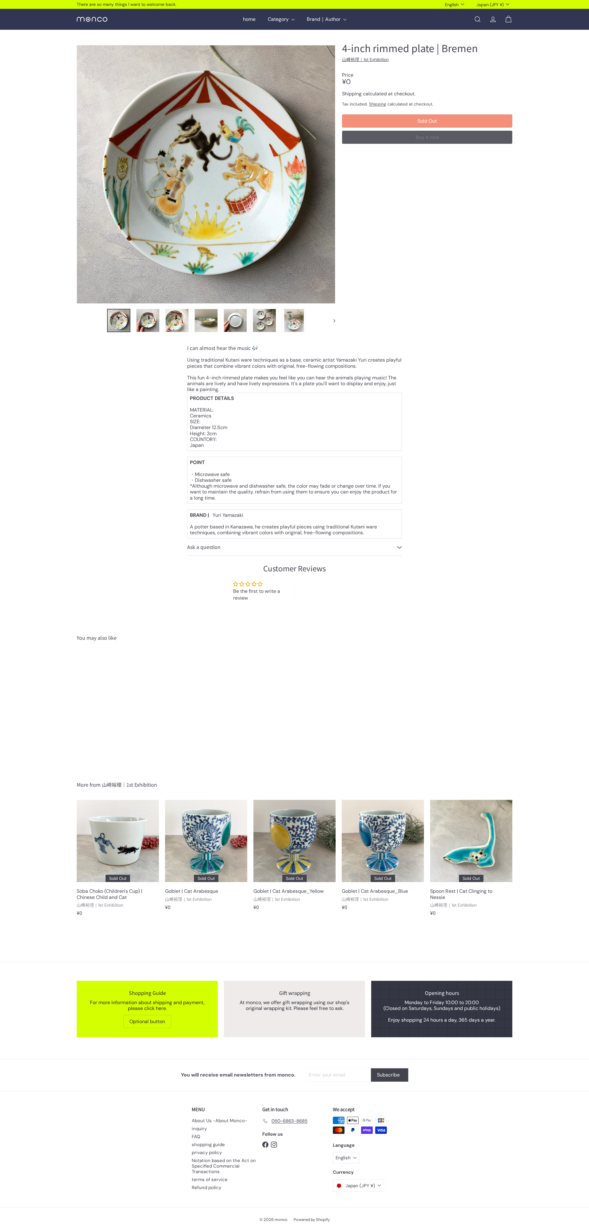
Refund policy (206, 1187)
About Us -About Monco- (219, 1121)
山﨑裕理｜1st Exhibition (129, 784)
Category (279, 19)
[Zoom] (206, 174)
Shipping (377, 103)
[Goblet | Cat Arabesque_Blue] (383, 858)
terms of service (210, 1179)
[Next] (331, 320)
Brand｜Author (324, 19)
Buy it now (427, 137)
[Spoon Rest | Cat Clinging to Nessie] (471, 861)
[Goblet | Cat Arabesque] (206, 858)
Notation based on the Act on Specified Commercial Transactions (224, 1166)
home (249, 19)
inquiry (199, 1129)
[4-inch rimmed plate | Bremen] (110, 706)
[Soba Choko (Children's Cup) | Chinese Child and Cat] (118, 861)
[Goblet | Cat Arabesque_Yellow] (294, 858)
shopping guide (208, 1145)
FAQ (196, 1137)
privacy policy (207, 1152)
